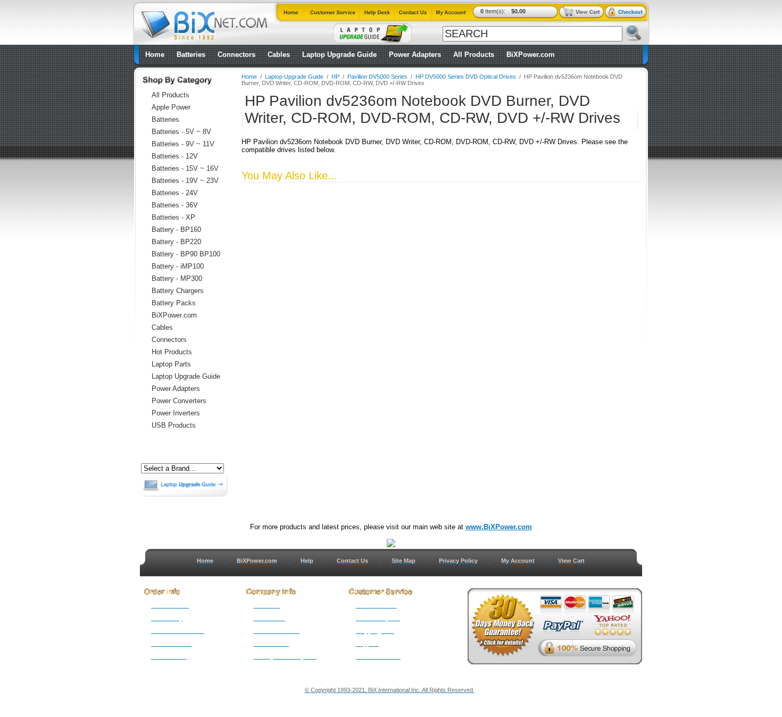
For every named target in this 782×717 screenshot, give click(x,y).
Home (154, 55)
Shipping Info (375, 631)
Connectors (236, 55)
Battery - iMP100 (178, 266)
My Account (518, 560)
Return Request (378, 618)
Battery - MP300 (177, 278)
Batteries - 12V (175, 156)
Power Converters (179, 401)
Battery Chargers (178, 291)
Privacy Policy (458, 560)
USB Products (174, 425)
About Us (266, 605)
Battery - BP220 (176, 242)
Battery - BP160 (176, 230)
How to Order (170, 605)
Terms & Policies (276, 631)
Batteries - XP (173, 217)
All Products (473, 55)
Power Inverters (176, 413)
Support (367, 643)
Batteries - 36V (175, 205)
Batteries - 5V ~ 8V (181, 132)
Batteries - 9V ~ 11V (183, 144)
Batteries (191, 55)
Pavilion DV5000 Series (377, 76)
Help (307, 560)
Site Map (403, 560)
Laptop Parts (171, 364)
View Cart (571, 560)
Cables (279, 55)
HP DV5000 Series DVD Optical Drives (465, 76)
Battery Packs (174, 303)
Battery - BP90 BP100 (186, 254)
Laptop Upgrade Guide (339, 55)
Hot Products (172, 352)
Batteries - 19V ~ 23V (185, 181)
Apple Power (171, 107)
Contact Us (352, 560)
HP (335, 76)
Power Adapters (415, 55)
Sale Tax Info (169, 656)
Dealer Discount (378, 656)
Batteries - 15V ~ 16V (185, 168)
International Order (177, 631)
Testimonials (271, 643)
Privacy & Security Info (285, 656)
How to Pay (167, 618)
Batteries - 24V (175, 193)
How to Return (376, 605)
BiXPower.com (530, 55)
